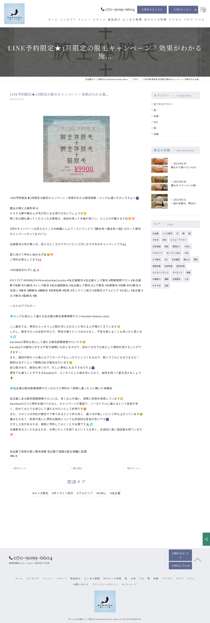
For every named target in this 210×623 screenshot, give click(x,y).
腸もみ (187, 259)
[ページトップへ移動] (197, 559)
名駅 (166, 285)
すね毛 (156, 239)
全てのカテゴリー (164, 104)
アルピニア (158, 252)
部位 (165, 239)
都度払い (177, 246)
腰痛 (166, 279)
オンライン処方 (173, 252)
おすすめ (157, 285)
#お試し (101, 493)
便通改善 (157, 266)
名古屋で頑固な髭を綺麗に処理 (67, 451)
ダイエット (178, 272)
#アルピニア (85, 493)
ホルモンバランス (161, 272)
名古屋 (156, 233)
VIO (156, 122)
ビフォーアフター (178, 239)
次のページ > (133, 468)
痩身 (188, 272)
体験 (12, 455)
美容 (166, 246)
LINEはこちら (182, 9)
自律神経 (169, 266)
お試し (188, 246)
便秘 (196, 259)
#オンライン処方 (63, 493)
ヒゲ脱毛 (157, 259)
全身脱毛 (177, 279)
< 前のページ (19, 468)
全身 (156, 116)
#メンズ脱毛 (40, 493)
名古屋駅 (176, 259)
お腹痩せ (157, 279)
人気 (187, 279)
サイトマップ (129, 584)
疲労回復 (181, 266)
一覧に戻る (76, 468)
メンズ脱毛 (168, 233)
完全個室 (157, 246)
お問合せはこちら (152, 9)
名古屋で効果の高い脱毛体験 (28, 451)
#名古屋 (115, 493)
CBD (187, 252)
